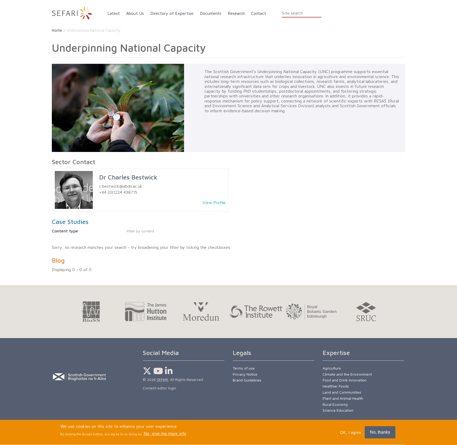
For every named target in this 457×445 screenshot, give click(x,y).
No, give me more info (165, 433)
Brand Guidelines (247, 380)
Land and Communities (342, 392)
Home (57, 30)
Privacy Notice (245, 374)
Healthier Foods (336, 386)
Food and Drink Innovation (345, 380)
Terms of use (244, 368)
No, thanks (380, 432)
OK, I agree (350, 432)
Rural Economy (335, 404)
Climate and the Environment (347, 374)
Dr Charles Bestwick (128, 177)
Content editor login (159, 388)
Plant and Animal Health (343, 398)
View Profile (214, 202)
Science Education (338, 410)
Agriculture (332, 368)
